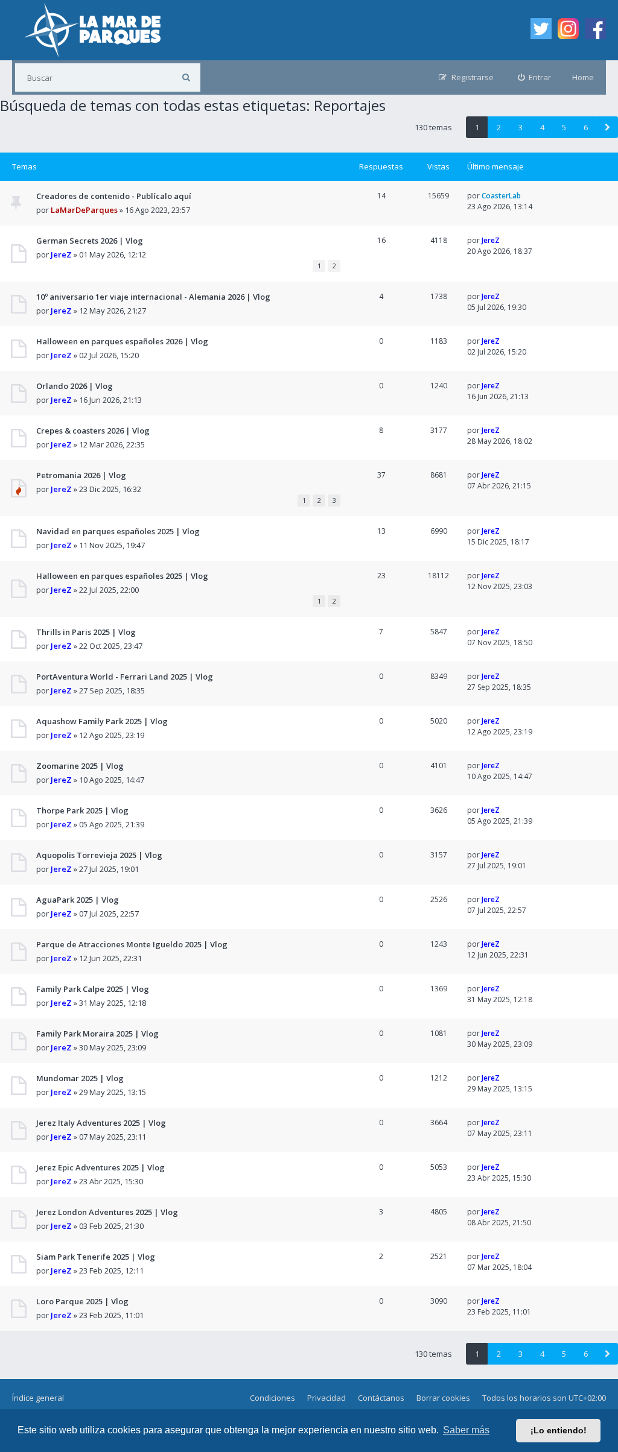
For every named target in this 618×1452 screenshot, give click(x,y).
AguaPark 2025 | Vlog (77, 899)
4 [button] (542, 127)
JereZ (61, 254)
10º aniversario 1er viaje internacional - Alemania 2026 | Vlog (153, 296)
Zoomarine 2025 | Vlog (80, 765)
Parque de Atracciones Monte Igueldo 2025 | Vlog (132, 944)
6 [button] (586, 127)
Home (583, 77)
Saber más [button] (466, 1430)
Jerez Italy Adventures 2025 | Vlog (101, 1122)
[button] (607, 127)
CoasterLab (501, 196)
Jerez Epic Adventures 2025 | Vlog (100, 1167)
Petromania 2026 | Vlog (81, 475)
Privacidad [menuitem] (326, 1397)
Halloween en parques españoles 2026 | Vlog (122, 341)
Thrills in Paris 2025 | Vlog (86, 632)
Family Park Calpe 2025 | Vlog (92, 988)
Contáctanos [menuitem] (381, 1397)
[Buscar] (186, 77)
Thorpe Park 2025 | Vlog (82, 810)
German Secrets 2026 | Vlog (89, 240)
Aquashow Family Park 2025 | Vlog (102, 721)
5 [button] (564, 127)
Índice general (38, 1397)
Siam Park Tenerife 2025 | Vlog (95, 1256)
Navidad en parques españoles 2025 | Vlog (118, 531)
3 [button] (520, 127)
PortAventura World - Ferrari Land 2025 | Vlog (124, 676)
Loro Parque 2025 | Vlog (82, 1301)
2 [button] (499, 127)
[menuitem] (535, 77)
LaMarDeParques (84, 209)
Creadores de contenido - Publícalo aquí (113, 196)
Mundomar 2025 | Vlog (80, 1078)
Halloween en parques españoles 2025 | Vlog (122, 575)
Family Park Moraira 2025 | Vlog (97, 1033)
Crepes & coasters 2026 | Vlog (93, 430)
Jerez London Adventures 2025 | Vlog (107, 1212)
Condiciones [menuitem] (272, 1397)
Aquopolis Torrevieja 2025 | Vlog (99, 855)
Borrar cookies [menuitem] (443, 1397)
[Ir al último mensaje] (525, 196)
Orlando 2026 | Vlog (74, 385)
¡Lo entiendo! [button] (558, 1430)
